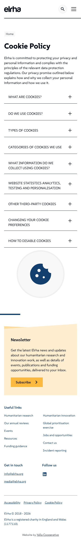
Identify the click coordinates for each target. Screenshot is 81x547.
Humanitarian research (18, 415)
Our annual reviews (16, 423)
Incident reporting (54, 450)
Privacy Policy (33, 502)
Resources (10, 438)
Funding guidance (15, 446)
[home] (12, 9)
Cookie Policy (53, 502)
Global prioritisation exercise (56, 425)
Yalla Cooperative (48, 535)
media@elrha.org (15, 481)
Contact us (50, 443)
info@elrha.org (13, 474)
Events (8, 431)
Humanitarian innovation (59, 415)
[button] (73, 9)
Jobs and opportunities (57, 435)
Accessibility (12, 502)
